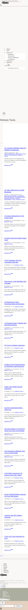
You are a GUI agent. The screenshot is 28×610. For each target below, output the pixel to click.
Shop (8, 50)
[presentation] (15, 133)
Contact (9, 62)
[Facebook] (2, 3)
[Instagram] (4, 3)
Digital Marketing (13, 57)
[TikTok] (9, 600)
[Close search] (2, 603)
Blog (5, 565)
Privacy (6, 570)
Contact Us (6, 596)
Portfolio (10, 60)
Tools (24, 153)
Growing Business (9, 198)
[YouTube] (6, 3)
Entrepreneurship (9, 153)
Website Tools (20, 199)
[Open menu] (4, 113)
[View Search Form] (2, 5)
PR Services (11, 59)
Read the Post (8, 165)
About (5, 567)
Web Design (11, 55)
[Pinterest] (7, 3)
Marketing (19, 153)
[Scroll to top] (1, 586)
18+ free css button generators (14, 345)
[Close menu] (0, 589)
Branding (11, 54)
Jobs (5, 568)
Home (5, 563)
